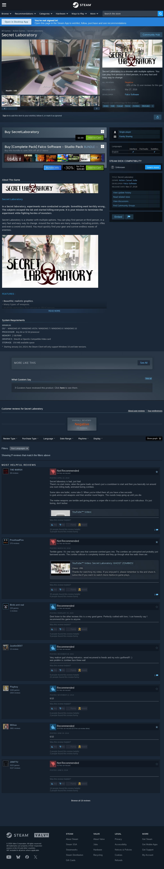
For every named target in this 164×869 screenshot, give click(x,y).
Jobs (95, 844)
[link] (74, 167)
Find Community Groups (124, 205)
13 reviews (14, 649)
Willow (13, 725)
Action (105, 106)
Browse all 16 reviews (80, 801)
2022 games (15, 765)
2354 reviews (15, 693)
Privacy (118, 839)
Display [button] (97, 438)
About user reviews (136, 411)
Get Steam (147, 839)
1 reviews (13, 611)
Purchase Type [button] (29, 438)
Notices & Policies (123, 850)
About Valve (99, 839)
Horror (127, 106)
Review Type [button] (9, 438)
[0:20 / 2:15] (51, 67)
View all (148, 378)
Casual (120, 106)
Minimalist (146, 106)
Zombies (136, 106)
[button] (6, 13)
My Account (147, 855)
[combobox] (130, 13)
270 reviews (14, 543)
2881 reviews (15, 728)
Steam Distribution (74, 855)
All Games (6, 31)
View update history (122, 192)
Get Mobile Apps (150, 844)
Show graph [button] (152, 438)
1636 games (15, 690)
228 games (14, 608)
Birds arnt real (17, 605)
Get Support (147, 850)
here (62, 387)
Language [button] (48, 438)
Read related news (121, 197)
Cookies (118, 855)
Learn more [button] (153, 167)
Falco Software (132, 94)
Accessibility (121, 844)
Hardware (97, 850)
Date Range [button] (65, 438)
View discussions (120, 201)
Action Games (19, 31)
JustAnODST (16, 646)
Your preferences (155, 411)
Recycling (97, 855)
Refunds (119, 860)
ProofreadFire (17, 540)
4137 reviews (15, 768)
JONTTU (14, 762)
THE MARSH (16, 470)
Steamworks (72, 850)
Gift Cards (70, 860)
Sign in (6, 116)
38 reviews (14, 473)
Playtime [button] (82, 438)
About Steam (72, 839)
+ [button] (152, 106)
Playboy (14, 687)
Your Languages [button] (18, 448)
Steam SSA (71, 844)
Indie (113, 106)
